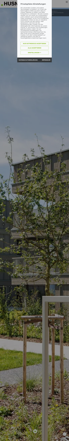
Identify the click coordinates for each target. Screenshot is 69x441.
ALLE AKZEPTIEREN (34, 48)
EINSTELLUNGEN (34, 52)
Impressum (46, 60)
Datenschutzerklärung (28, 60)
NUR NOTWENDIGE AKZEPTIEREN (34, 43)
